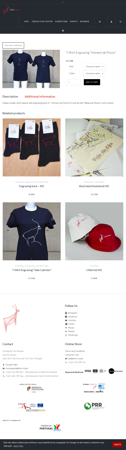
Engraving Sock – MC (31, 186)
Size (71, 66)
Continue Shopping (13, 45)
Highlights (30, 182)
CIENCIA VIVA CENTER (42, 21)
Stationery (100, 182)
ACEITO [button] (117, 444)
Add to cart (92, 82)
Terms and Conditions (75, 351)
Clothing (19, 182)
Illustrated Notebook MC (94, 186)
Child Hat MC (94, 270)
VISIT (26, 21)
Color (72, 73)
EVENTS (74, 21)
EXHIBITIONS (61, 21)
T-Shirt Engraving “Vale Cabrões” (31, 270)
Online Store (42, 182)
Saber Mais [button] (18, 446)
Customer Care (72, 355)
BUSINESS (84, 21)
